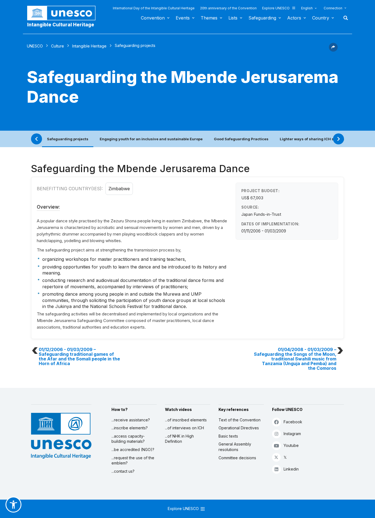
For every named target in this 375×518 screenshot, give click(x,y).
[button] (333, 50)
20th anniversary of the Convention (228, 8)
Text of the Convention (240, 420)
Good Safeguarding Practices (241, 139)
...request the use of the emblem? (132, 460)
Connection (333, 8)
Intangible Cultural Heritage (60, 24)
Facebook (293, 421)
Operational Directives (239, 427)
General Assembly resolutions (235, 447)
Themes (209, 18)
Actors (294, 18)
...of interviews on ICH (184, 427)
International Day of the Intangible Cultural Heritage (154, 8)
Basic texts (228, 436)
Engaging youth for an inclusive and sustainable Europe (151, 139)
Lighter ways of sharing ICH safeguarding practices (327, 139)
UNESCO (35, 46)
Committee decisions (237, 457)
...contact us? (123, 471)
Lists (232, 18)
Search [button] (344, 18)
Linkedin (291, 469)
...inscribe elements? (129, 427)
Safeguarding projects (67, 139)
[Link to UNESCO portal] (64, 13)
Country (320, 18)
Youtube (291, 445)
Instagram (292, 433)
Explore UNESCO (276, 8)
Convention (153, 18)
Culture (57, 46)
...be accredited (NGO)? (132, 449)
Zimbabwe (119, 188)
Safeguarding (262, 18)
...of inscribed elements (186, 420)
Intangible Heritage (89, 46)
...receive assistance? (130, 420)
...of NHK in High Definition (179, 439)
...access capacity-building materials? (128, 439)
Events (183, 18)
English (307, 8)
